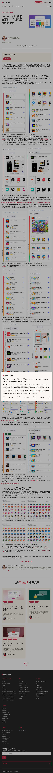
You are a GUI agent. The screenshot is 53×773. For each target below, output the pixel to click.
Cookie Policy (32, 391)
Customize (26, 397)
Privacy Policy (39, 391)
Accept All (42, 397)
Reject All (11, 397)
